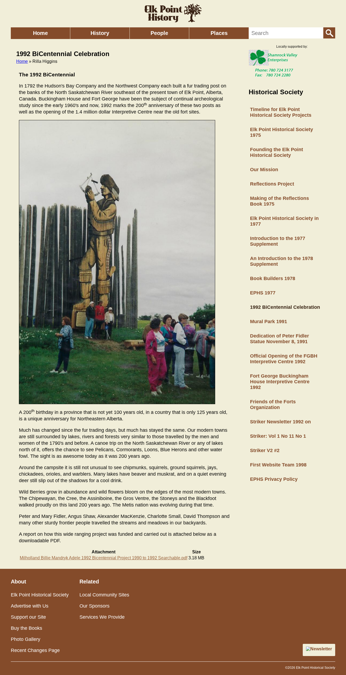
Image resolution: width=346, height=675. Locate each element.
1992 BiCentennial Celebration (285, 307)
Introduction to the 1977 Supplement (277, 241)
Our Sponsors (94, 606)
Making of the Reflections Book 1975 (279, 201)
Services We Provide (102, 617)
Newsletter (321, 649)
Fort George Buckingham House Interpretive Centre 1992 (280, 381)
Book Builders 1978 (272, 278)
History (100, 33)
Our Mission (264, 169)
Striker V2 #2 (265, 450)
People (159, 33)
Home (40, 33)
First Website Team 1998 (278, 465)
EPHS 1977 (262, 293)
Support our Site (28, 617)
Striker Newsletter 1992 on (280, 421)
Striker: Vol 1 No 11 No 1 (278, 436)
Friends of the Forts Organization (273, 404)
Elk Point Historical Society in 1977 (284, 221)
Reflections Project (272, 184)
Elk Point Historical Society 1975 (281, 132)
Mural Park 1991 (268, 321)
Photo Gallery (25, 639)
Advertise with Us (29, 606)
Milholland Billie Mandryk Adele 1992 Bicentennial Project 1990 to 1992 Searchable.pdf (103, 558)
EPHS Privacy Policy (274, 479)
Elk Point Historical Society (40, 595)
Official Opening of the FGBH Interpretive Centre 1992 (283, 358)
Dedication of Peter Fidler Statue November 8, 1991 (279, 338)
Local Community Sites (104, 595)
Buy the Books (26, 628)
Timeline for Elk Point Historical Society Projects (280, 112)
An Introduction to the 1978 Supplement (281, 261)
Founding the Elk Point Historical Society (276, 152)
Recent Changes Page (35, 650)
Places (219, 33)
